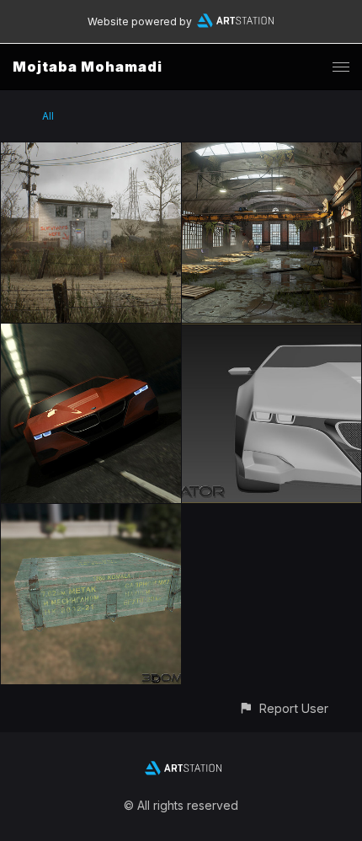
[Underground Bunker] (91, 152)
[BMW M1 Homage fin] (91, 333)
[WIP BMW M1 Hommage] (272, 333)
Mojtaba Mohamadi (87, 66)
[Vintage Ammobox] (91, 513)
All (48, 116)
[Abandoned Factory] (272, 152)
